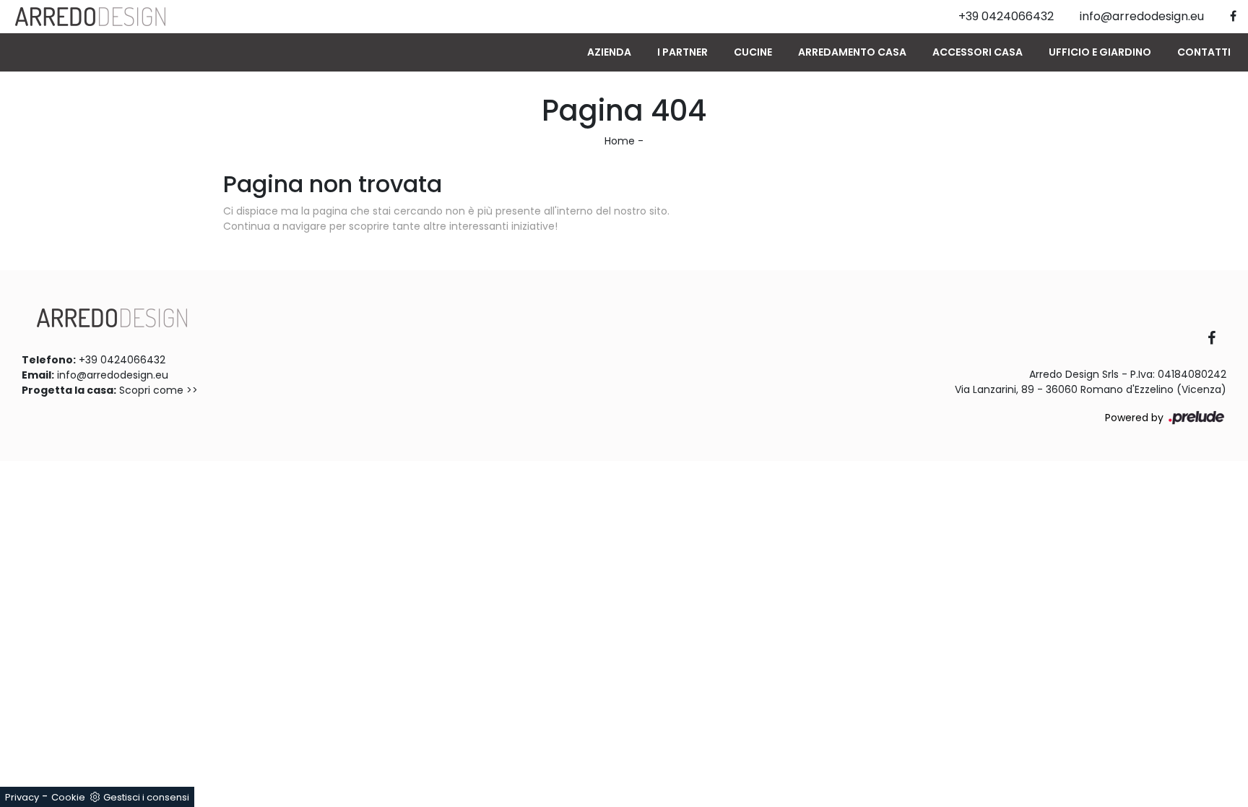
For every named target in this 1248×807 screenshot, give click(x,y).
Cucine (753, 52)
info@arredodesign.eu (112, 375)
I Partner (682, 52)
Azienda (609, 52)
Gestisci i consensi (146, 797)
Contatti (1204, 52)
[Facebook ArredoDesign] (1217, 339)
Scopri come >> (158, 390)
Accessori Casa (977, 52)
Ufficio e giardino (1100, 52)
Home (619, 141)
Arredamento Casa (852, 52)
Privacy (22, 797)
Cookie (68, 797)
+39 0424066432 (122, 360)
